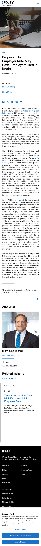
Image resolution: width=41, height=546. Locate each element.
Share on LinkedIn (3, 101)
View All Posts (9, 378)
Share (21, 101)
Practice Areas (26, 470)
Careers (5, 474)
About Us (5, 466)
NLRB (4, 52)
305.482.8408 (11, 366)
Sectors (24, 466)
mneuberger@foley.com (11, 355)
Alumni (5, 478)
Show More (7, 92)
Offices (4, 470)
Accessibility (6, 506)
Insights (24, 474)
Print (12, 101)
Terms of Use (7, 489)
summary (18, 200)
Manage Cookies (20, 529)
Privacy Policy (7, 493)
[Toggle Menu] (38, 3)
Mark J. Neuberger (9, 87)
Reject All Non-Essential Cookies (20, 536)
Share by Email (16, 101)
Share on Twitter (8, 101)
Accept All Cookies (20, 542)
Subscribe (6, 482)
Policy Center (7, 498)
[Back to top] (37, 299)
